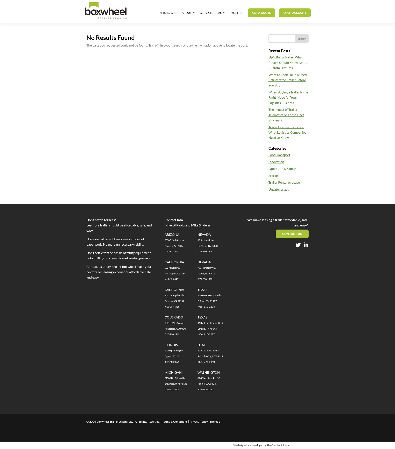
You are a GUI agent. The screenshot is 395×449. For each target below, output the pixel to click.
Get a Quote (261, 12)
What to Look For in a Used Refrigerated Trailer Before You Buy (287, 80)
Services (166, 12)
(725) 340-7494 (205, 251)
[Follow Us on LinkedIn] (306, 245)
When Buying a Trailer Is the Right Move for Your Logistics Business (288, 97)
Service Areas (211, 12)
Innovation (276, 162)
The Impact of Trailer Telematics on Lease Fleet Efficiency (286, 114)
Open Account (294, 12)
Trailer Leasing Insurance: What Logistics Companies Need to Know (287, 132)
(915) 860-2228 (206, 306)
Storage (273, 175)
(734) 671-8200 (172, 389)
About (187, 12)
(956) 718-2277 (206, 334)
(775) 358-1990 (205, 279)
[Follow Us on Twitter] (298, 245)
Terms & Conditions (174, 421)
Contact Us (292, 234)
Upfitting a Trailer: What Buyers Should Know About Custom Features (288, 62)
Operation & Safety (282, 168)
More (234, 12)
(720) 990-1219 (172, 334)
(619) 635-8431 (172, 279)
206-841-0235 (206, 389)
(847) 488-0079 (172, 361)
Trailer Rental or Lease (284, 182)
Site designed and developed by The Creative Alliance (261, 445)
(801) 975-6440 (206, 361)
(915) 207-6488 (172, 306)
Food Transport (279, 155)
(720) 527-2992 (172, 251)
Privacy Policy (198, 421)
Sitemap (215, 421)
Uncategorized (278, 189)
